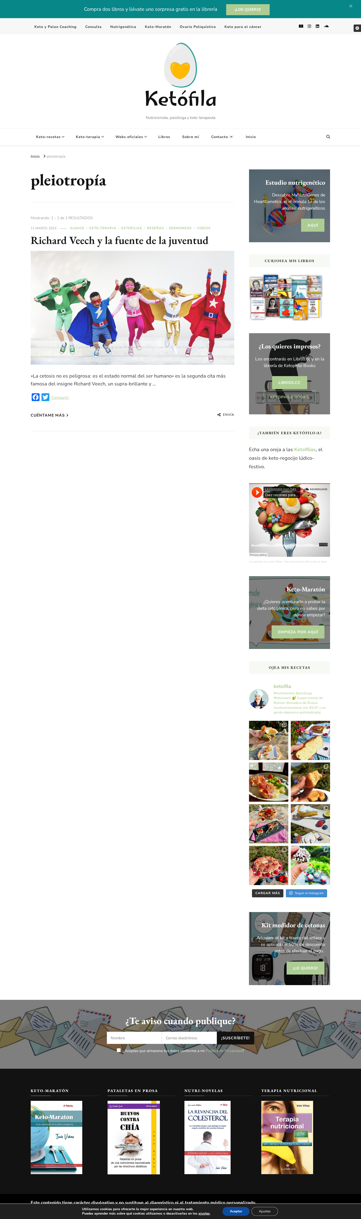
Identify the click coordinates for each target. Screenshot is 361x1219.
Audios (77, 228)
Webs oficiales (129, 136)
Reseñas (155, 228)
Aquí (312, 225)
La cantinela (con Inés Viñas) (265, 561)
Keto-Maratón (158, 26)
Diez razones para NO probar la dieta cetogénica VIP (314, 561)
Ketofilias (131, 228)
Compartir (60, 398)
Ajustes (265, 1211)
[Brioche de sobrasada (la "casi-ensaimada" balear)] (310, 782)
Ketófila (180, 101)
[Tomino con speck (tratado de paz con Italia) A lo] (268, 782)
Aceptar (236, 1211)
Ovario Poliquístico (198, 26)
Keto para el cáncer (243, 26)
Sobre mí (190, 136)
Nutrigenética (123, 26)
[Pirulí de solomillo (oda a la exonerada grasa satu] (268, 823)
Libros (164, 136)
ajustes (204, 1213)
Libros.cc (289, 382)
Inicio (251, 136)
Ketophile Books (289, 397)
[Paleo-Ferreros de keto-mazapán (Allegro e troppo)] (310, 865)
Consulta (93, 26)
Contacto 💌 (222, 136)
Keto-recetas (48, 136)
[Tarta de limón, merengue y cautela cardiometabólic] (310, 823)
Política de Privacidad (224, 1050)
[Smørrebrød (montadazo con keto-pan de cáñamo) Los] (268, 740)
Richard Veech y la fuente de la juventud (119, 240)
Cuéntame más (48, 415)
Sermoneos (180, 228)
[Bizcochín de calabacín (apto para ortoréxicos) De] (310, 740)
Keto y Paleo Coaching (55, 26)
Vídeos (203, 228)
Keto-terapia (88, 136)
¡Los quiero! (248, 9)
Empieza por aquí (298, 632)
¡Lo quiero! (305, 968)
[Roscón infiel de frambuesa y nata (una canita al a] (268, 865)
